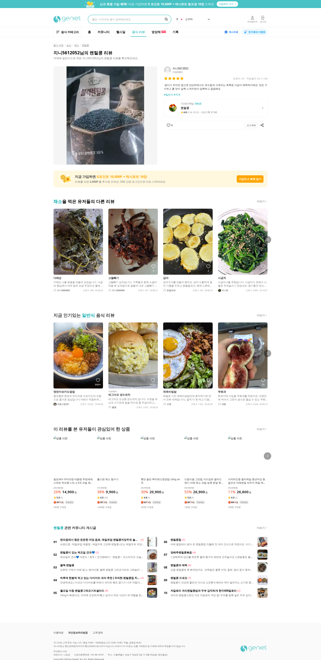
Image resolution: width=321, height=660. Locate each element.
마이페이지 (252, 21)
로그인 (263, 21)
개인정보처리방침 (78, 632)
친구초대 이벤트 (256, 32)
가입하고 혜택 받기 (250, 179)
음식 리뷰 (59, 45)
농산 (69, 45)
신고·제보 (251, 125)
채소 (76, 45)
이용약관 (58, 632)
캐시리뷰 (233, 32)
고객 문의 (98, 632)
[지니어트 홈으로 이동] (67, 19)
